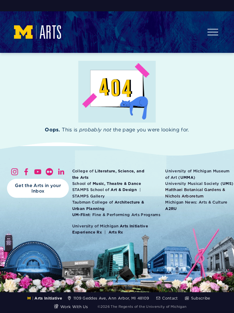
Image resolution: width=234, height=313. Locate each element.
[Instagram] (14, 171)
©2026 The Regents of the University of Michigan (142, 306)
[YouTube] (37, 171)
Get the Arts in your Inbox (38, 188)
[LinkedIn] (61, 171)
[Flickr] (49, 171)
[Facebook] (26, 171)
